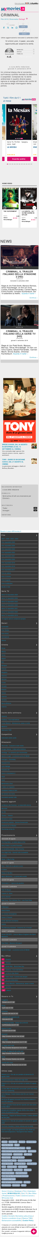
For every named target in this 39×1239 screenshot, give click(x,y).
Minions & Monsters (11, 980)
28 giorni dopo (31, 1142)
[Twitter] (8, 27)
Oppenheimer (18, 1154)
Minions (4, 1142)
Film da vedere (6, 573)
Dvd (22, 1193)
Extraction (5, 1011)
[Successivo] (34, 208)
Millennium (27, 1170)
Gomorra (22, 1142)
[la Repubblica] (26, 5)
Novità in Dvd (6, 587)
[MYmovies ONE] (29, 99)
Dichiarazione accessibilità (11, 1220)
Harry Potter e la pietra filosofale (12, 845)
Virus (3, 1167)
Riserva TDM (27, 1218)
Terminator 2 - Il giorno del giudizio (13, 883)
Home (4, 1191)
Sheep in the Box (7, 873)
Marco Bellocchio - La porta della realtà (14, 876)
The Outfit (5, 1040)
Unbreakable (23, 1167)
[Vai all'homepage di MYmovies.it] (12, 11)
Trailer (5, 508)
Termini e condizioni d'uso (11, 1218)
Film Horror (5, 633)
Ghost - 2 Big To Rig (8, 859)
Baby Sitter (27, 1154)
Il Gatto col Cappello (8, 787)
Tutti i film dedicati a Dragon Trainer (13, 1148)
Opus (28, 1148)
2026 (7, 539)
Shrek (3, 1057)
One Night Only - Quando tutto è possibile (15, 852)
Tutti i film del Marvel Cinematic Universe (15, 1176)
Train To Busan (6, 890)
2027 (3, 539)
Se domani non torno (8, 794)
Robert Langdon (7, 1170)
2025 (12, 539)
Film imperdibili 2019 (8, 563)
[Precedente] (5, 208)
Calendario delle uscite (9, 738)
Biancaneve (32, 1151)
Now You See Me (7, 1145)
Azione (4, 640)
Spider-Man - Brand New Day (14, 966)
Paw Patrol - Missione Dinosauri (12, 943)
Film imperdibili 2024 (8, 545)
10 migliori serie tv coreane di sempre (14, 619)
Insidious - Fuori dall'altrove (10, 720)
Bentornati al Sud (7, 783)
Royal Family (6, 1157)
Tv (26, 1193)
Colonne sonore (27, 1196)
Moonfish (4, 808)
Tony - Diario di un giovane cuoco (12, 866)
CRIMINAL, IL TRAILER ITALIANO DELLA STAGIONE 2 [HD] (19, 274)
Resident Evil (6, 763)
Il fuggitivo (5, 1000)
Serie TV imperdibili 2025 (10, 595)
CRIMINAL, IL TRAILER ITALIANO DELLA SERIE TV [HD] (19, 333)
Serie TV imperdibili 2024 (10, 598)
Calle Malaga (6, 766)
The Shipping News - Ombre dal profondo (15, 1023)
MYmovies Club (7, 1198)
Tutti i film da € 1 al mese (12, 99)
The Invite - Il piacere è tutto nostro (13, 746)
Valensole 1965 (6, 730)
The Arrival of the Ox (8, 829)
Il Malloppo (5, 907)
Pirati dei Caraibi (7, 1164)
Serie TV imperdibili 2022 (10, 605)
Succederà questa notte (9, 797)
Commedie (5, 626)
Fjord (3, 780)
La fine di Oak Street (12, 973)
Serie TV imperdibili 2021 (10, 608)
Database (18, 1191)
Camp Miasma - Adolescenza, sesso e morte (16, 723)
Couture (4, 856)
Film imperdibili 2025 (8, 542)
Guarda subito (18, 159)
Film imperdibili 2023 (8, 549)
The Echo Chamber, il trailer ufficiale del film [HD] (17, 1126)
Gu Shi (4, 812)
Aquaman (5, 1034)
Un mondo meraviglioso (9, 914)
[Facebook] (4, 27)
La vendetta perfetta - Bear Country (13, 849)
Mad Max (27, 1182)
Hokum (8, 990)
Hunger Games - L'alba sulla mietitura (14, 749)
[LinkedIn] (12, 27)
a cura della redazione (11, 490)
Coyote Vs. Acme (7, 893)
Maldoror (4, 726)
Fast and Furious (21, 1173)
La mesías (12, 147)
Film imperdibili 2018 (8, 566)
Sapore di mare (6, 1028)
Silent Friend (6, 910)
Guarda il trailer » (29, 293)
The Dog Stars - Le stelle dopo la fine (13, 842)
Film (24, 1191)
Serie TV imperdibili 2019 (10, 615)
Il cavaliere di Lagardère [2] (10, 1017)
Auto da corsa (31, 1164)
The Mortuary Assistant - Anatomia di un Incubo (17, 927)
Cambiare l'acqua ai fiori (9, 790)
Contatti (11, 1216)
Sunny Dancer (6, 897)
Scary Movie (13, 1142)
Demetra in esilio (7, 819)
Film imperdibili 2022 (8, 552)
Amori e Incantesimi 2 (8, 773)
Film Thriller (5, 630)
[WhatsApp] (16, 27)
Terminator (16, 1185)
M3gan (17, 1145)
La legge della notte (8, 1045)
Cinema (10, 1191)
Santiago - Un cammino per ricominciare (14, 752)
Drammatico (14, 19)
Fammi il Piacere (7, 917)
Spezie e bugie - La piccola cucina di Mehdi (16, 756)
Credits (4, 1216)
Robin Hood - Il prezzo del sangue (16, 976)
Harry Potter (18, 1170)
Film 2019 (4, 19)
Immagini (6, 510)
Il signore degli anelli (8, 1179)
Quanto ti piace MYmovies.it (10, 531)
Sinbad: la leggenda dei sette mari (13, 1051)
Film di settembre (7, 583)
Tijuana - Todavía (7, 815)
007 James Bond (20, 1164)
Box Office (32, 1193)
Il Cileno (4, 869)
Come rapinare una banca (10, 921)
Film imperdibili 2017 (8, 569)
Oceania (4, 716)
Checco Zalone (7, 1154)
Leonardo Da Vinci (18, 1157)
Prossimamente (8, 1196)
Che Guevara (6, 1185)
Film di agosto (6, 580)
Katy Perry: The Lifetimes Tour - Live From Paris (17, 900)
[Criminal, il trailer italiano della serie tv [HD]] (19, 325)
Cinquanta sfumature (24, 1160)
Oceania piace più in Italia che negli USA (15, 1080)
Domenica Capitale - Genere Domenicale (15, 822)
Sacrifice (8, 987)
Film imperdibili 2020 (8, 559)
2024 (16, 539)
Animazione (5, 637)
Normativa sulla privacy (24, 1216)
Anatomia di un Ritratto (9, 826)
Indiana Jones (12, 1167)
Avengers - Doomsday (9, 759)
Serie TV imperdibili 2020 (10, 612)
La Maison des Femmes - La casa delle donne (16, 805)
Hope (3, 776)
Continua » (34, 298)
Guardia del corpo (7, 1062)
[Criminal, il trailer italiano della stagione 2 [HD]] (19, 266)
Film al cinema (6, 576)
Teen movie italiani (8, 1173)
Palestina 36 (6, 770)
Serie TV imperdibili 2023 (10, 601)
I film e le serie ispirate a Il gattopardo (14, 1151)
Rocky (4, 1005)
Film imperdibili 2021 (8, 556)
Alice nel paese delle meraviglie (12, 1182)
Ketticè (4, 924)
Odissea (8, 963)
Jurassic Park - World (9, 1160)
